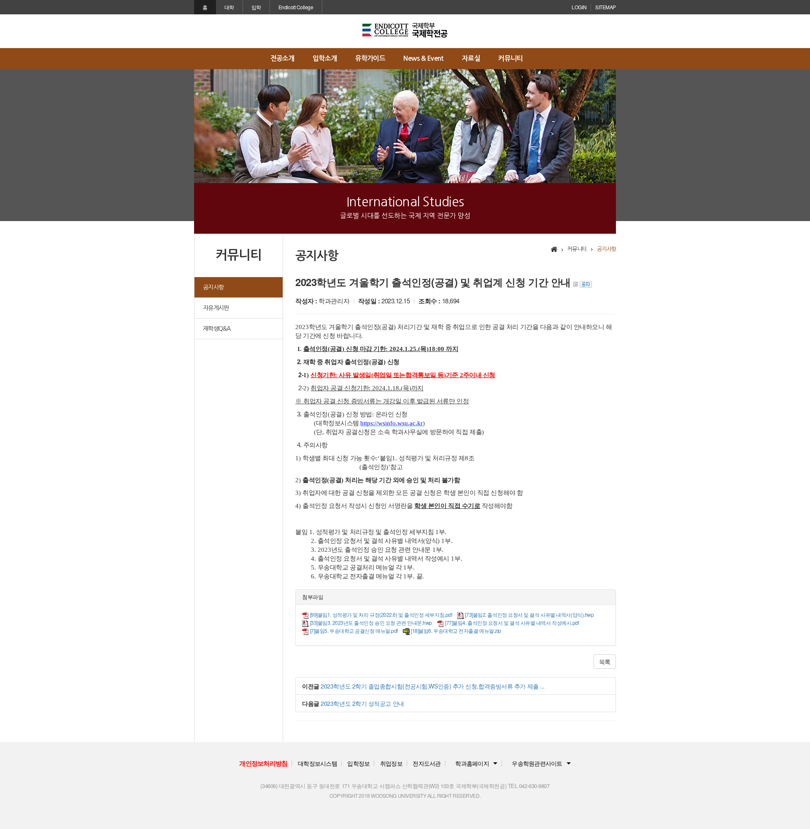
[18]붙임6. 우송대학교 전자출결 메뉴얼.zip (456, 630)
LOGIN (579, 7)
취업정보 (391, 763)
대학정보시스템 (317, 763)
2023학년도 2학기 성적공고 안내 (362, 703)
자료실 (471, 58)
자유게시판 (216, 308)
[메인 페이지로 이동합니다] (405, 30)
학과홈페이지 (472, 763)
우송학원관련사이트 (537, 763)
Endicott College (295, 7)
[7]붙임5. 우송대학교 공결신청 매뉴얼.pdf (354, 630)
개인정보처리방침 (263, 763)
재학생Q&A (217, 329)
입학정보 (358, 763)
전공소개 (282, 58)
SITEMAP (605, 7)
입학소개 (325, 58)
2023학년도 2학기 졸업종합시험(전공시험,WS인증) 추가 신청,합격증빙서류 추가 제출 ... (433, 686)
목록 (604, 661)
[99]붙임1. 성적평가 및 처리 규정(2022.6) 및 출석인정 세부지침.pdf (381, 614)
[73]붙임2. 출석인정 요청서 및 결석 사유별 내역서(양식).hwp (529, 614)
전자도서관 (426, 763)
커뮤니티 (510, 58)
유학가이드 (370, 58)
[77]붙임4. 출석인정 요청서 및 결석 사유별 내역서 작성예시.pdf (512, 622)
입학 (256, 7)
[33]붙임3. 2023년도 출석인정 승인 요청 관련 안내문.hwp (371, 622)
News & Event (423, 58)
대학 (229, 7)
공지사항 (213, 287)
